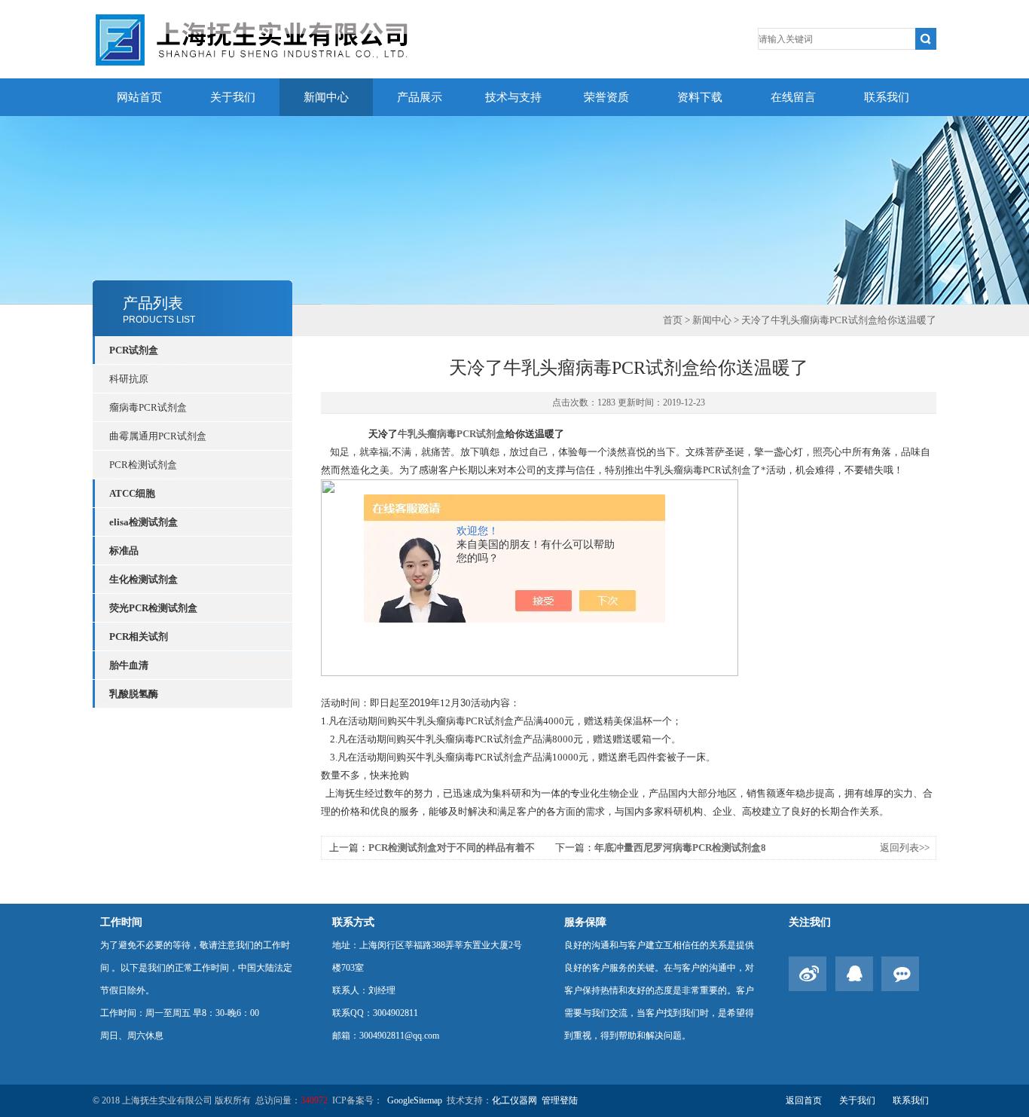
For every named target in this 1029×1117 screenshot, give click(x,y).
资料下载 (699, 97)
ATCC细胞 (132, 493)
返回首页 (804, 1100)
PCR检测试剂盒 (143, 464)
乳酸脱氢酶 (133, 693)
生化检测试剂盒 (143, 579)
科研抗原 (128, 378)
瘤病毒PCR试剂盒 (148, 407)
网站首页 (139, 97)
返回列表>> (905, 847)
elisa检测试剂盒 (143, 522)
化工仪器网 (514, 1100)
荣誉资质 (606, 97)
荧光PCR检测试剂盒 (153, 608)
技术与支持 (513, 97)
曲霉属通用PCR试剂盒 (157, 436)
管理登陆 (560, 1100)
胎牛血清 (128, 665)
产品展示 (419, 97)
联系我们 (886, 97)
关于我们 (232, 97)
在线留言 (793, 97)
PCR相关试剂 (138, 636)
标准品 (124, 550)
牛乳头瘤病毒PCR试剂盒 (451, 433)
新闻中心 (326, 97)
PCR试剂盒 (133, 350)
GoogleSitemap (414, 1100)
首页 (672, 320)
